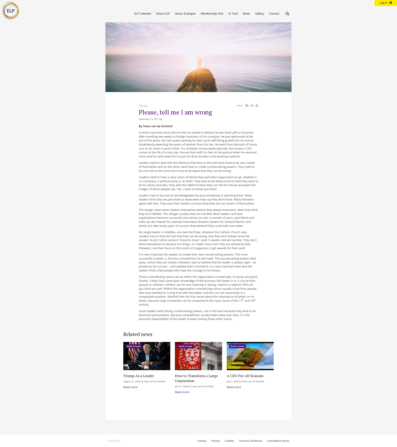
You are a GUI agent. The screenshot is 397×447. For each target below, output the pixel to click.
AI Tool (233, 13)
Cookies (229, 441)
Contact (274, 13)
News (246, 13)
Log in (383, 2)
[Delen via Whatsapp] (257, 105)
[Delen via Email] (251, 105)
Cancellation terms (278, 441)
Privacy (216, 441)
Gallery (259, 13)
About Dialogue (185, 13)
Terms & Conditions (250, 441)
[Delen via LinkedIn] (247, 105)
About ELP (163, 13)
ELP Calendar (142, 13)
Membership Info (212, 13)
